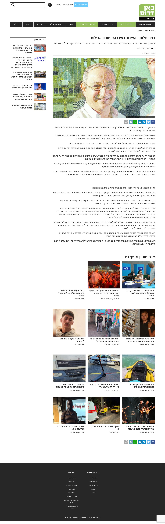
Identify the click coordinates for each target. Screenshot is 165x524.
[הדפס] (126, 122)
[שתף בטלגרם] (144, 122)
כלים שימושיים (93, 472)
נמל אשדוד (71, 481)
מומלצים (71, 472)
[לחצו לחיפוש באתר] (12, 4)
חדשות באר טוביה (87, 24)
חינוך (70, 24)
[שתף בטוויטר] (149, 122)
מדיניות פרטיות (93, 485)
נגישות (93, 489)
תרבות (40, 24)
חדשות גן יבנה (126, 24)
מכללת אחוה (71, 493)
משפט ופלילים (55, 24)
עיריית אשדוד (72, 478)
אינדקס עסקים (145, 24)
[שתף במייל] (131, 122)
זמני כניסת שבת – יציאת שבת (71, 501)
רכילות (16, 24)
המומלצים (72, 489)
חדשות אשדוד (107, 24)
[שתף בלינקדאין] (140, 122)
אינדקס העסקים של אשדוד (72, 507)
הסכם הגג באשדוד (71, 485)
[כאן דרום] (143, 10)
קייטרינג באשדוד (72, 496)
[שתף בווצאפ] (135, 122)
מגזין (28, 24)
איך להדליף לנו (81, 5)
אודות (58, 5)
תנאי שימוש (93, 478)
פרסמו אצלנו (68, 5)
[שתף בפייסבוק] (49, 4)
